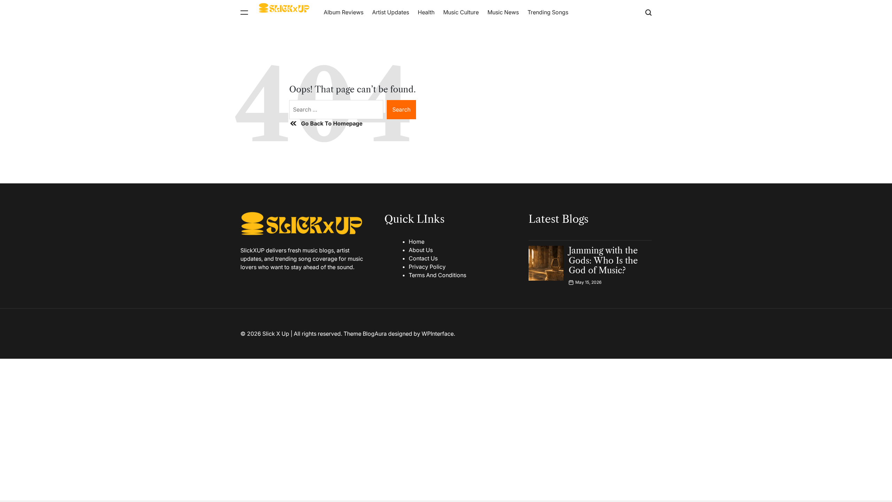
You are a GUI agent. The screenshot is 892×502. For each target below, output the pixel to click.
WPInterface (438, 333)
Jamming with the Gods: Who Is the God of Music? (603, 260)
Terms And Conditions (437, 275)
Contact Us (423, 258)
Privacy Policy (427, 266)
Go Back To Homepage (331, 123)
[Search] (648, 12)
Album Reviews (343, 12)
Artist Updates (390, 12)
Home (416, 241)
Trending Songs (548, 12)
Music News (503, 12)
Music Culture (461, 12)
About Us (421, 249)
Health (426, 12)
